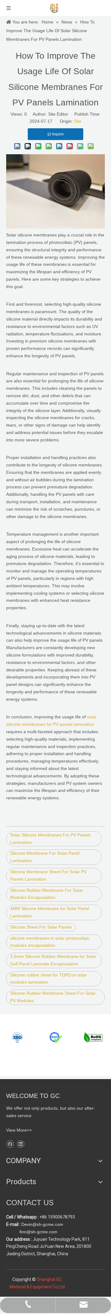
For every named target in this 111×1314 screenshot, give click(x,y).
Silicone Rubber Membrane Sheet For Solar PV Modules (53, 997)
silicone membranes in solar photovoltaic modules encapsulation (49, 942)
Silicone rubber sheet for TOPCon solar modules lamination (48, 978)
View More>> (19, 1130)
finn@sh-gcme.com (37, 1231)
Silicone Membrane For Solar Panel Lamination (45, 857)
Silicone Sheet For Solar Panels (41, 927)
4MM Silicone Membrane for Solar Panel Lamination (49, 912)
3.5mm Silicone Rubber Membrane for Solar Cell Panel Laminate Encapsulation (53, 960)
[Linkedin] (20, 1144)
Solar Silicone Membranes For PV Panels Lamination (50, 838)
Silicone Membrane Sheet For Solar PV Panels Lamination (48, 875)
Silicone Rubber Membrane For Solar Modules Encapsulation (46, 894)
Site (77, 121)
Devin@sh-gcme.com (42, 1224)
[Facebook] (10, 1144)
